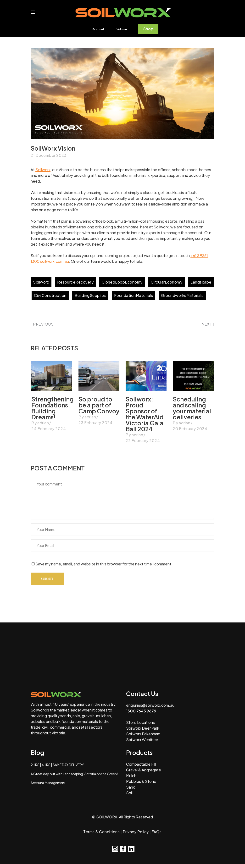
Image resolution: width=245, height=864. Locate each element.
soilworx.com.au (54, 261)
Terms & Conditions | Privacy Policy (116, 831)
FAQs (156, 831)
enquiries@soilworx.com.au (150, 705)
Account (98, 29)
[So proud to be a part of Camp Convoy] (98, 376)
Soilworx (42, 169)
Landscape (201, 281)
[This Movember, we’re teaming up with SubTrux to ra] (61, 636)
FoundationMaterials (133, 295)
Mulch (131, 775)
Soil (129, 792)
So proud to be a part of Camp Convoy (98, 405)
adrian (43, 422)
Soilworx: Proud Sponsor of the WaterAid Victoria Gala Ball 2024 (145, 414)
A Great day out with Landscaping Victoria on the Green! (74, 774)
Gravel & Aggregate (143, 769)
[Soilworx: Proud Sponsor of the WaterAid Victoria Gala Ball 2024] (146, 376)
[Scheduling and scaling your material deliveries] (193, 376)
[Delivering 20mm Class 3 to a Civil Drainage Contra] (20, 660)
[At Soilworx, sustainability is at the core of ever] (20, 636)
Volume (122, 29)
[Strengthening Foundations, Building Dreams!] (51, 376)
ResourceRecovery (75, 281)
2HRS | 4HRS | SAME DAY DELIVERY (57, 765)
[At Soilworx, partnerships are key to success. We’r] (143, 636)
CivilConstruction (50, 295)
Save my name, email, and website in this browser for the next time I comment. (104, 563)
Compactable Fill (141, 764)
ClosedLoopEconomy (122, 281)
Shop (148, 28)
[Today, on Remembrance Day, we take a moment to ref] (102, 636)
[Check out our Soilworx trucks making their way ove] (61, 660)
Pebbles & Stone (141, 781)
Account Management (48, 782)
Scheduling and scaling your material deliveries (192, 408)
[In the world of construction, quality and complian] (225, 636)
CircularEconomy (167, 281)
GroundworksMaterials (182, 295)
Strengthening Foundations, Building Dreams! (52, 408)
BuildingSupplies (90, 295)
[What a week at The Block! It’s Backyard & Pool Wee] (102, 660)
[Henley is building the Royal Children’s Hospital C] (184, 636)
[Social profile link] (115, 848)
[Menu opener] (34, 12)
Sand (130, 787)
